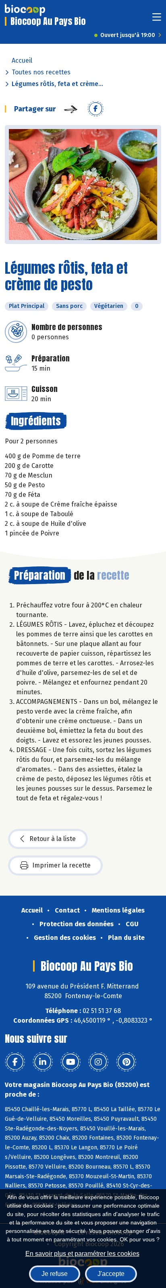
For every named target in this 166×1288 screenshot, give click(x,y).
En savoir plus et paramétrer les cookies (82, 1253)
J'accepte (111, 1273)
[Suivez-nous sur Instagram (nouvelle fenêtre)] (98, 1062)
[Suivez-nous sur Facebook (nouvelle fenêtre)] (15, 1062)
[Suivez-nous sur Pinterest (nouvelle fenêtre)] (126, 1062)
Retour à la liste (52, 839)
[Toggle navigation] (156, 19)
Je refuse (55, 1273)
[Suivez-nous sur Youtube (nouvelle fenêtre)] (70, 1062)
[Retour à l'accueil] (25, 10)
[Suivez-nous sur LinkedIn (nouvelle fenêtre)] (43, 1062)
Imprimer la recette (61, 865)
